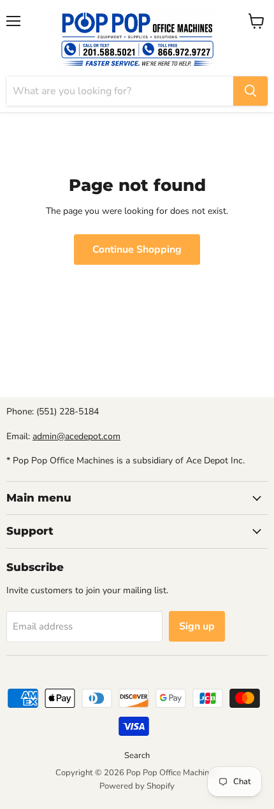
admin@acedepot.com (76, 436)
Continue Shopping (137, 250)
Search (137, 755)
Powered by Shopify (137, 786)
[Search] (250, 91)
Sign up (197, 626)
